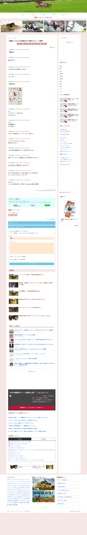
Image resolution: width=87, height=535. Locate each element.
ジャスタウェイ (11, 485)
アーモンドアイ (18, 485)
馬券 (61, 86)
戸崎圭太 (11, 504)
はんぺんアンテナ (64, 145)
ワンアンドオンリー (22, 500)
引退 (18, 498)
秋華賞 (8, 483)
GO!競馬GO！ (63, 129)
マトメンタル (63, 149)
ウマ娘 (25, 487)
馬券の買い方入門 (62, 493)
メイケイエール (22, 498)
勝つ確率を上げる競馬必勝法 (65, 497)
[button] (44, 44)
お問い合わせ (27, 511)
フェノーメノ (24, 479)
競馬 (29, 498)
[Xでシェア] (19, 44)
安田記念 (12, 500)
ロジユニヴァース (15, 481)
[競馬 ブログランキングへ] (17, 205)
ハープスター (15, 483)
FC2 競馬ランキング (65, 157)
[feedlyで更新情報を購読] (14, 215)
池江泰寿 (21, 485)
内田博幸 (15, 498)
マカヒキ (8, 494)
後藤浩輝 (22, 479)
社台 (29, 487)
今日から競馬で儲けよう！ (64, 490)
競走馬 (61, 76)
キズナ (26, 494)
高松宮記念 (12, 494)
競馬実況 (29, 481)
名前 (10, 236)
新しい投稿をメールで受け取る (17, 259)
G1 (14, 494)
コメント (12, 241)
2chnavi (62, 139)
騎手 (61, 68)
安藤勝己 (9, 496)
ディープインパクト (25, 496)
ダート (24, 483)
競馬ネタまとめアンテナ (66, 151)
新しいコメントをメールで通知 (17, 256)
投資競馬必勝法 (61, 486)
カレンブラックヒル (18, 479)
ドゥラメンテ (19, 481)
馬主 (61, 71)
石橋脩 (22, 481)
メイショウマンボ (15, 496)
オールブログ (63, 141)
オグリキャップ (11, 479)
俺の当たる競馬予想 (65, 131)
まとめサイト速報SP (65, 147)
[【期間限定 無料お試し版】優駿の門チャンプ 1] (70, 209)
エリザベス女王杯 (19, 487)
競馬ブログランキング (65, 161)
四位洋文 (8, 485)
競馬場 (61, 78)
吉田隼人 (15, 485)
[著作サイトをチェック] (9, 215)
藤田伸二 (27, 485)
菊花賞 (26, 498)
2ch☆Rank (62, 137)
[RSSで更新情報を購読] (16, 215)
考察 (61, 83)
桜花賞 (8, 500)
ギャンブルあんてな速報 (66, 143)
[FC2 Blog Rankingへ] (47, 205)
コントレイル (19, 483)
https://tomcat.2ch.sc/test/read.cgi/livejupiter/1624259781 (46, 190)
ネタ (61, 91)
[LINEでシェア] (38, 44)
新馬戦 (24, 494)
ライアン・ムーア (11, 487)
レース (61, 88)
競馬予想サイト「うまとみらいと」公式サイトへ (32, 407)
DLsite (76, 225)
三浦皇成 (16, 500)
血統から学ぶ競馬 (62, 500)
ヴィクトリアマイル (19, 494)
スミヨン (22, 483)
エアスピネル (14, 479)
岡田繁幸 (8, 479)
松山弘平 (15, 487)
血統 (61, 81)
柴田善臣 (23, 487)
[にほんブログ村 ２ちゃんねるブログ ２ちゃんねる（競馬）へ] (32, 205)
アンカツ (9, 481)
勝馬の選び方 (61, 503)
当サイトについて (10, 511)
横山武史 (24, 485)
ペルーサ (12, 481)
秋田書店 (62, 220)
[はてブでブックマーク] (32, 44)
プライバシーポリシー (24, 233)
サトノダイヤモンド (27, 483)
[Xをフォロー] (11, 215)
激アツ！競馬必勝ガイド (63, 480)
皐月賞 (15, 504)
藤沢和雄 (10, 483)
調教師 (61, 73)
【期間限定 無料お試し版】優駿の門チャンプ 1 (69, 219)
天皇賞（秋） (16, 502)
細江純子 (13, 483)
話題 (61, 66)
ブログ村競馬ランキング (66, 159)
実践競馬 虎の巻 (61, 483)
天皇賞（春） (23, 502)
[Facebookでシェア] (26, 44)
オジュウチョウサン (25, 481)
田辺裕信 (19, 496)
